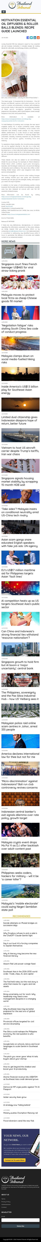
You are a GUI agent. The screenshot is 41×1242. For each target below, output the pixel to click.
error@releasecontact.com (17, 231)
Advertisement (5, 1204)
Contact (4, 1207)
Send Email (9, 206)
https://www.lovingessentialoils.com (18, 214)
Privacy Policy (5, 1202)
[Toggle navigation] (4, 11)
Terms (3, 1199)
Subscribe (20, 1226)
